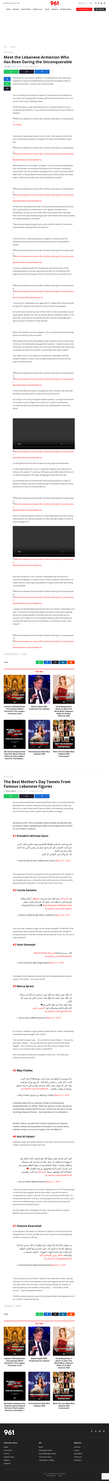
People (23, 654)
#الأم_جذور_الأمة (55, 1255)
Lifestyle (16, 9)
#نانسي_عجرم (39, 1008)
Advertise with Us (84, 9)
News (8, 9)
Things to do (37, 9)
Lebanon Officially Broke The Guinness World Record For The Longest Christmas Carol (14, 710)
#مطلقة (35, 898)
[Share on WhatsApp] (11, 72)
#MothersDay (65, 905)
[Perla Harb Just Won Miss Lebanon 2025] (39, 734)
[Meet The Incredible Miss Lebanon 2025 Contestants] (64, 734)
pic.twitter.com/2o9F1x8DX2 (58, 908)
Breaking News (65, 9)
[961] (54, 3)
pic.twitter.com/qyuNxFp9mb (58, 1258)
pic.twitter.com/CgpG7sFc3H (58, 1011)
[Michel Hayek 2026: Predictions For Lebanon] (39, 689)
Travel (46, 9)
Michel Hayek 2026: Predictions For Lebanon (39, 707)
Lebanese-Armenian (12, 654)
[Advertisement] (54, 29)
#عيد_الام (64, 898)
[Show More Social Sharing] (52, 72)
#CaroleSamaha (50, 905)
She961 (18, 1306)
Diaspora (54, 9)
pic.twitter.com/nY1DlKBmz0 (34, 1088)
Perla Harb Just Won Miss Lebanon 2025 (39, 753)
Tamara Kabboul (11, 791)
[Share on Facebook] (42, 72)
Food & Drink (26, 9)
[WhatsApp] (7, 84)
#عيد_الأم (51, 953)
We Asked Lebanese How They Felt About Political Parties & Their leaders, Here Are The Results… (14, 755)
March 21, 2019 (62, 860)
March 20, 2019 (62, 915)
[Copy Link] (26, 72)
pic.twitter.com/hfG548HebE (58, 956)
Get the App (100, 9)
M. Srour (8, 66)
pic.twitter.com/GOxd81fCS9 (58, 1175)
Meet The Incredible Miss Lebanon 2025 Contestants (64, 754)
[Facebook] (7, 79)
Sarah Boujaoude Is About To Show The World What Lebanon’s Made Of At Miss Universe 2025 (63, 711)
